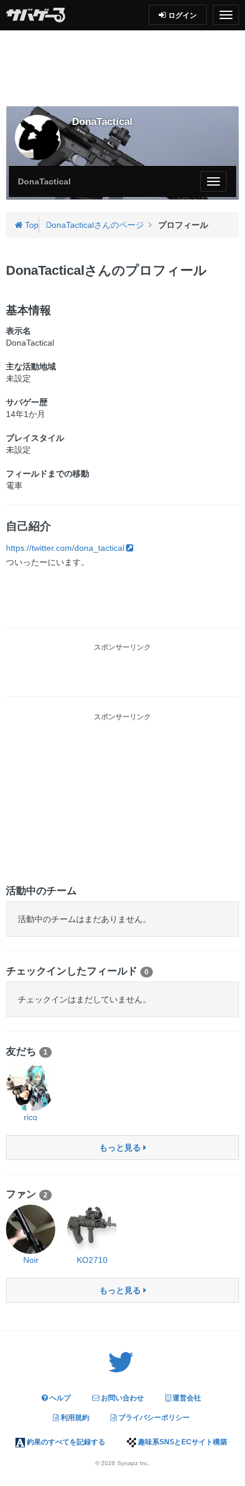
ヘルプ (59, 1398)
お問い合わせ (121, 1398)
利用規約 (74, 1417)
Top (31, 225)
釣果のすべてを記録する (65, 1442)
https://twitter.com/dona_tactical (65, 548)
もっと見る (121, 1147)
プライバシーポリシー (153, 1417)
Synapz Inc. (133, 1463)
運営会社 (186, 1398)
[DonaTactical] (37, 137)
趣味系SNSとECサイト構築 (181, 1442)
